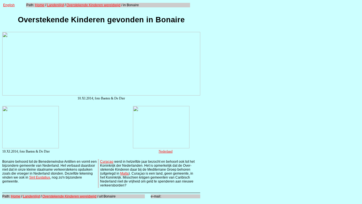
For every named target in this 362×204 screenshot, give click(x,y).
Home (39, 5)
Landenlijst (55, 5)
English (9, 5)
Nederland (166, 151)
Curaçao (106, 162)
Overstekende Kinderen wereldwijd (93, 5)
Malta (124, 173)
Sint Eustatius (39, 177)
